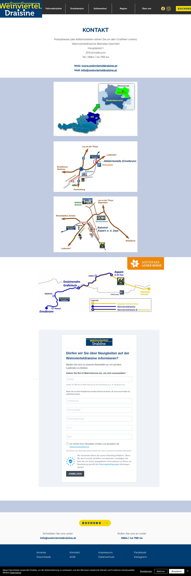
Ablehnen (161, 571)
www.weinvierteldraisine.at (99, 65)
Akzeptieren (176, 571)
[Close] (187, 571)
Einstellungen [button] (146, 571)
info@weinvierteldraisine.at (99, 70)
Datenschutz (15, 572)
